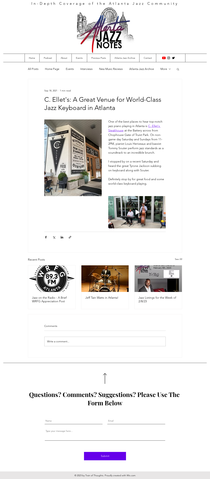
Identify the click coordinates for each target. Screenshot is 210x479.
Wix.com (131, 475)
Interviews (86, 69)
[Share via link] (70, 237)
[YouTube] (164, 58)
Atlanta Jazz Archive (141, 69)
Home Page (52, 69)
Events (70, 69)
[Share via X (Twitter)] (53, 237)
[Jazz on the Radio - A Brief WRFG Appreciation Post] (51, 278)
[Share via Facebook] (45, 237)
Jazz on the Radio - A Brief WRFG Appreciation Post (49, 299)
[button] (177, 69)
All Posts (33, 69)
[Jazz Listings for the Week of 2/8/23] (158, 278)
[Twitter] (173, 58)
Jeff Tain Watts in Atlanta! (101, 297)
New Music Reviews (111, 69)
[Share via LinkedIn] (61, 237)
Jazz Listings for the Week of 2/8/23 (157, 299)
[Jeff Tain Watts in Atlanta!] (105, 278)
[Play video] (137, 212)
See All (178, 259)
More (163, 69)
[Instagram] (168, 58)
